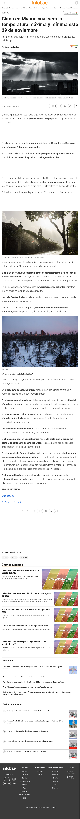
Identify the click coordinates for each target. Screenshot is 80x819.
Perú (24, 788)
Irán (17, 8)
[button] (3, 3)
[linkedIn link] (14, 783)
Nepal (39, 8)
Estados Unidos (25, 781)
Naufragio (33, 8)
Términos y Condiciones (71, 772)
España (24, 778)
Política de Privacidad (70, 777)
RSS (24, 798)
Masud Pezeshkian (68, 8)
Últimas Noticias (24, 795)
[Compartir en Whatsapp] (51, 106)
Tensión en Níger (48, 8)
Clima (5, 557)
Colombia (25, 774)
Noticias (5, 13)
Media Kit (55, 788)
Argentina (55, 771)
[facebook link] (4, 779)
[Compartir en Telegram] (70, 106)
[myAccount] (76, 3)
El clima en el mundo (12, 502)
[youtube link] (4, 783)
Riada (77, 8)
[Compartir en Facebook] (55, 106)
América (24, 771)
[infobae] (40, 3)
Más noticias (8, 496)
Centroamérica (24, 791)
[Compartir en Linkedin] (65, 106)
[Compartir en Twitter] (60, 106)
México (24, 784)
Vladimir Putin (24, 8)
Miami (14, 557)
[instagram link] (14, 779)
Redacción (40, 771)
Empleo (40, 774)
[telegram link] (9, 783)
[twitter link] (9, 779)
